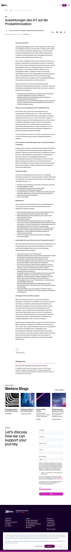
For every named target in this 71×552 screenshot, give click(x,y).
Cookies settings (38, 546)
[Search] (60, 5)
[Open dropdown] (68, 5)
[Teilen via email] (60, 32)
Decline (60, 546)
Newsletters (51, 526)
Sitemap (28, 527)
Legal (27, 518)
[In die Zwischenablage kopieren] (64, 32)
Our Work (8, 524)
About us (50, 518)
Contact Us (50, 522)
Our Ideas (8, 526)
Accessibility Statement (33, 524)
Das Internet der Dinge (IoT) (23, 47)
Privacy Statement (32, 520)
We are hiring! (51, 529)
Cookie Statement (32, 522)
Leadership (50, 520)
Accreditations (30, 526)
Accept (49, 546)
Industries (8, 518)
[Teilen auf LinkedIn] (57, 32)
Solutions (8, 520)
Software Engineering (20, 352)
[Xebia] (4, 5)
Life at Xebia (51, 524)
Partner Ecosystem (11, 522)
